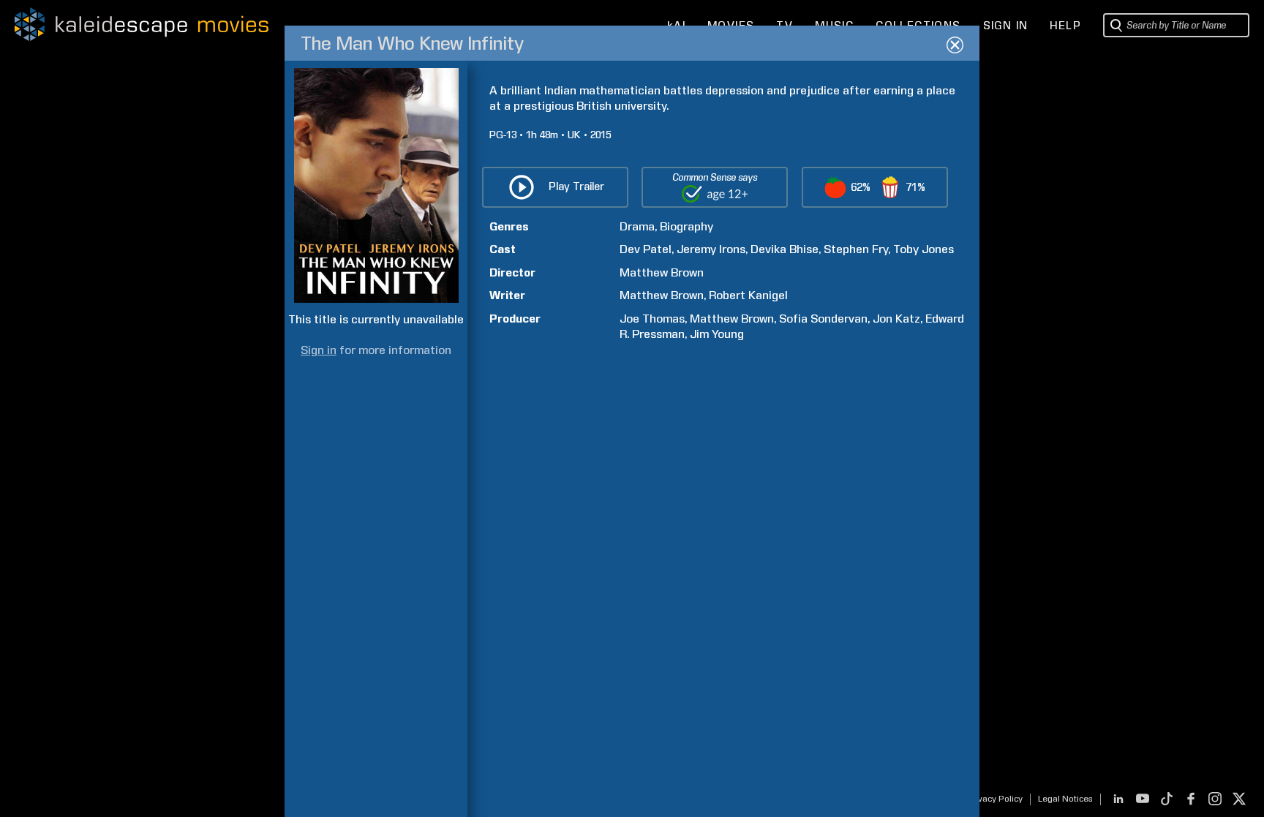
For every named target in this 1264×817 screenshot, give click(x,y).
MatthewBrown (662, 272)
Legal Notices (1065, 799)
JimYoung (717, 334)
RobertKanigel (748, 295)
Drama (637, 226)
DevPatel (646, 249)
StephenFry (856, 249)
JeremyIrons (711, 249)
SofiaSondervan (823, 318)
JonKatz (896, 318)
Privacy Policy (994, 799)
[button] (875, 187)
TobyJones (923, 249)
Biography (686, 226)
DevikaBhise (784, 249)
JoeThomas (652, 318)
